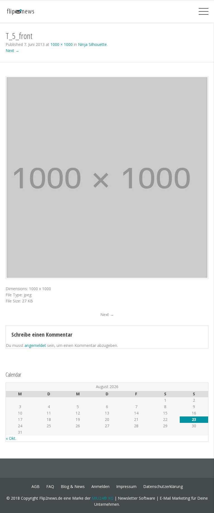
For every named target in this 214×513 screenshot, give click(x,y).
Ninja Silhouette (92, 44)
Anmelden (100, 486)
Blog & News (73, 486)
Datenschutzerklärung (163, 486)
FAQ (50, 486)
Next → (12, 50)
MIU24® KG (102, 498)
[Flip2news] (24, 11)
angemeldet (35, 345)
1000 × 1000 (61, 44)
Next (107, 314)
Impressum (126, 486)
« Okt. (11, 438)
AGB (35, 486)
